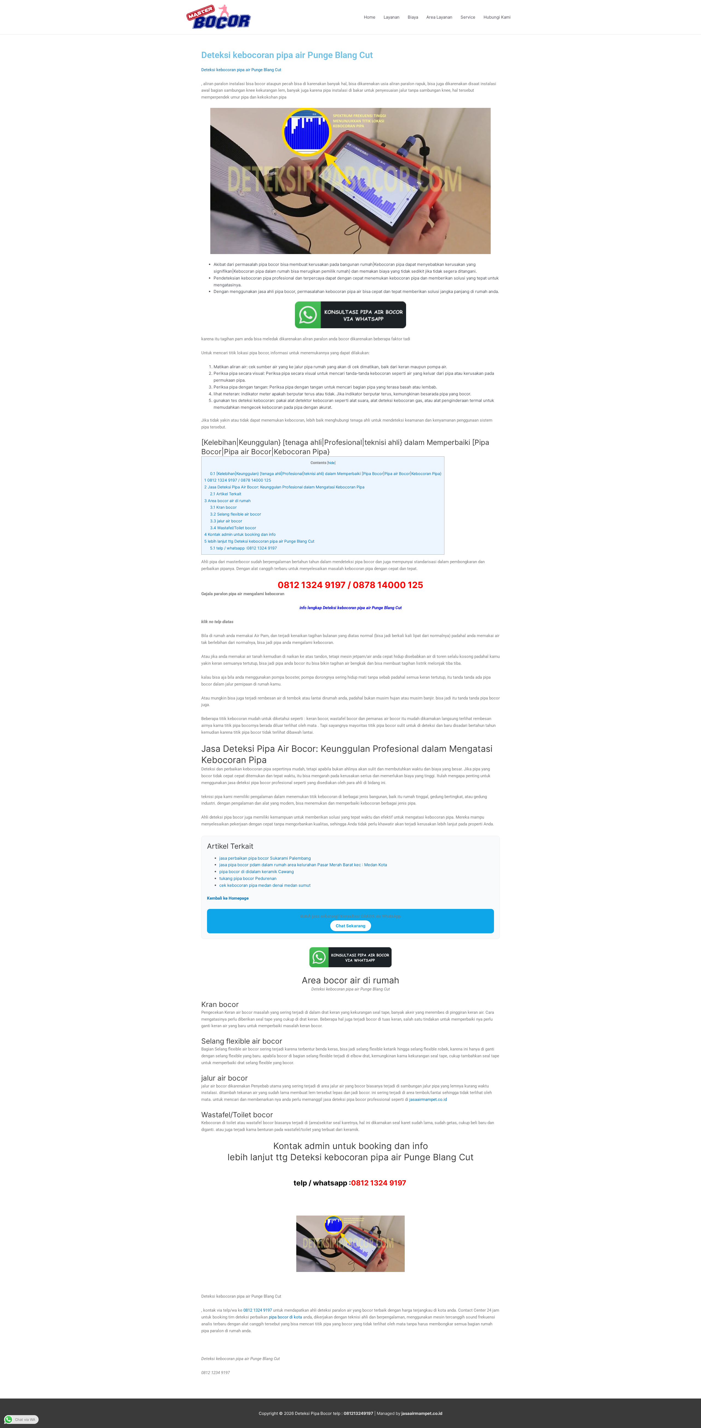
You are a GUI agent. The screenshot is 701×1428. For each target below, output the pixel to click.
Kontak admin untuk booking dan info (240, 534)
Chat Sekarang (351, 925)
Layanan (392, 17)
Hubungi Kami (497, 17)
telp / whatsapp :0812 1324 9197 (244, 548)
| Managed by (372, 1413)
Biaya (413, 17)
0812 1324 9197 (378, 1183)
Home (369, 17)
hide (331, 463)
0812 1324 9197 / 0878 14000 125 (237, 480)
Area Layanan (439, 17)
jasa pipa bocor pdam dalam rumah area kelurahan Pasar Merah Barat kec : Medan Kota (303, 864)
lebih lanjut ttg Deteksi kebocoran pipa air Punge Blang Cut (259, 541)
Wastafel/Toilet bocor (233, 527)
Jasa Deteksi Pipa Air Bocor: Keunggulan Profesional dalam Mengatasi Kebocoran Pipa (284, 487)
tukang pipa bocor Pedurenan (248, 878)
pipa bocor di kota (285, 1317)
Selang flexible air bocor (235, 514)
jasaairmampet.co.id (427, 1099)
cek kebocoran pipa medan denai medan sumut (265, 885)
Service (468, 17)
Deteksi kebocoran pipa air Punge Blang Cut (241, 69)
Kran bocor (223, 507)
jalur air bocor (226, 521)
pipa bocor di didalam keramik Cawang (256, 871)
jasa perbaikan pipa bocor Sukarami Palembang (265, 858)
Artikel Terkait (225, 493)
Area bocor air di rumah (227, 500)
